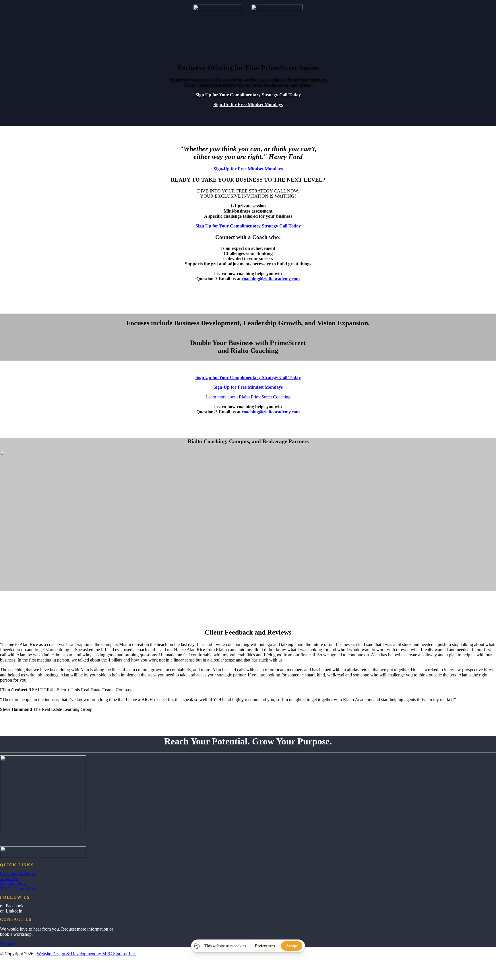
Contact (7, 943)
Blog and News (14, 883)
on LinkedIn (11, 911)
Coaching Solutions (18, 873)
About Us (9, 878)
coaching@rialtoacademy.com (271, 278)
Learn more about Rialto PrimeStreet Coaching (248, 396)
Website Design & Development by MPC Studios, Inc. (86, 953)
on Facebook (12, 905)
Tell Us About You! (17, 888)
